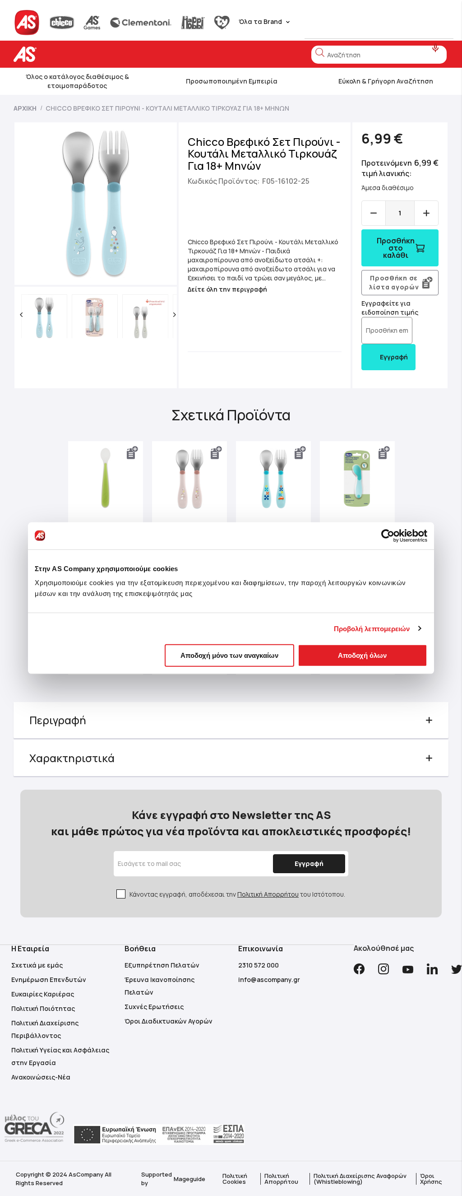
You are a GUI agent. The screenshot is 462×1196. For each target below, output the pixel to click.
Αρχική (25, 108)
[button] (21, 314)
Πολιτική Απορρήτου (268, 894)
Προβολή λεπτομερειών (372, 628)
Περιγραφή (57, 719)
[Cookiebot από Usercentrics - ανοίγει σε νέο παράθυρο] (387, 535)
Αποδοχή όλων (362, 655)
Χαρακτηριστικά (72, 757)
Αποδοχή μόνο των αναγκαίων (229, 655)
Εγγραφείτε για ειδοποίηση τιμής (389, 307)
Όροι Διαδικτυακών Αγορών (169, 1021)
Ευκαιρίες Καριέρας (42, 994)
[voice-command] (435, 48)
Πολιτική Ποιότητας (43, 1008)
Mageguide (189, 1179)
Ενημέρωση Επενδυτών (48, 979)
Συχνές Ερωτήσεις (154, 1006)
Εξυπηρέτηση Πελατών (162, 965)
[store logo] (53, 54)
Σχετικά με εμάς (37, 965)
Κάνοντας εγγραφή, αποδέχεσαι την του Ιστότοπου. (237, 894)
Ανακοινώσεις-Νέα (40, 1077)
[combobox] (379, 55)
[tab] (231, 720)
